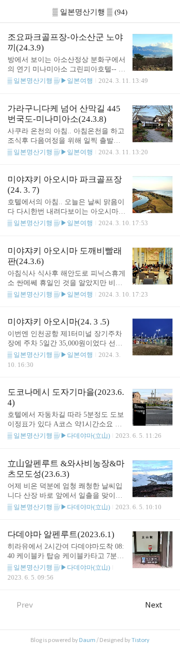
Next (153, 605)
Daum (87, 640)
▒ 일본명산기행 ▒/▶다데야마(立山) (59, 435)
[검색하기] (167, 11)
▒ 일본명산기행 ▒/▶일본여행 (50, 80)
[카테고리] (12, 11)
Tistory (141, 640)
